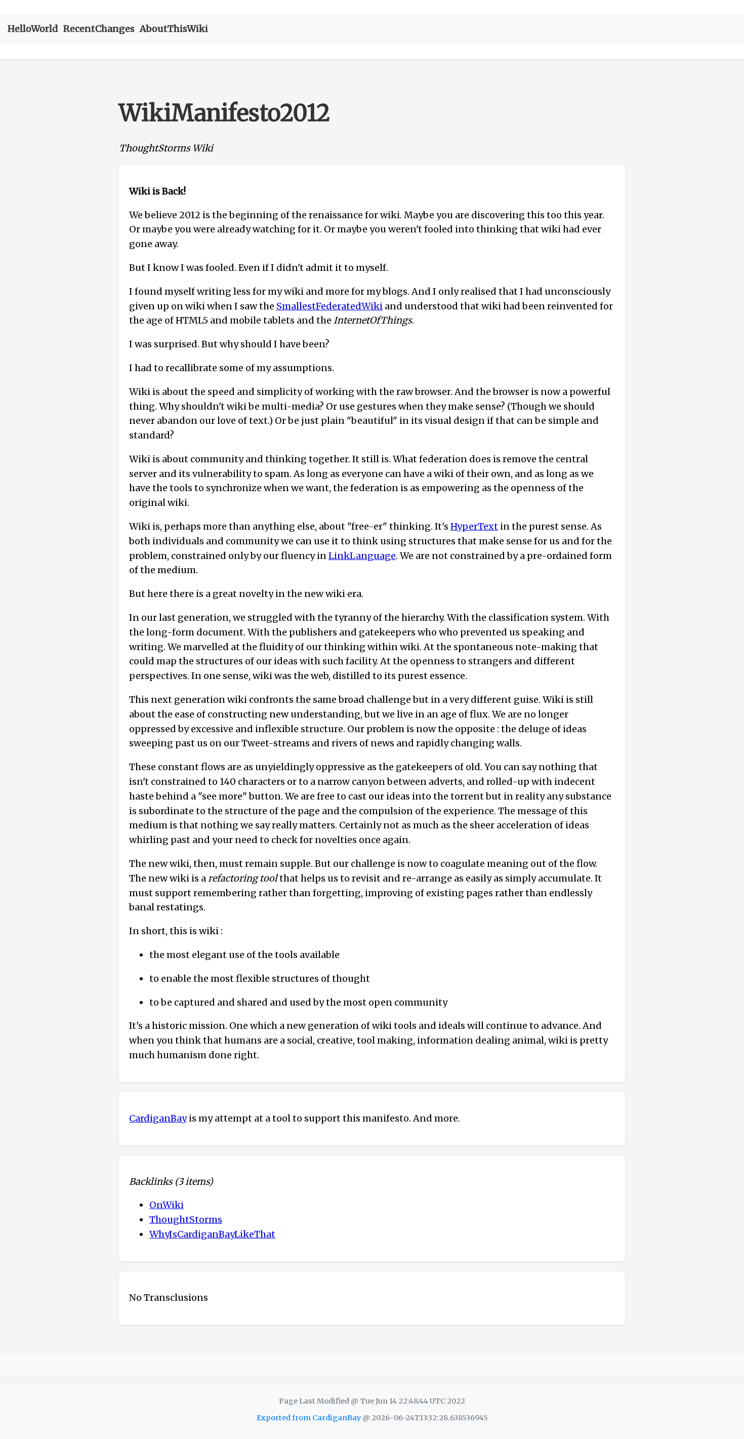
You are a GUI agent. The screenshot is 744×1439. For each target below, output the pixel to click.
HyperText (474, 526)
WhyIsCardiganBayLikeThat (212, 1234)
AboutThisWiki (174, 28)
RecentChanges (99, 28)
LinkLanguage (362, 556)
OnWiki (166, 1205)
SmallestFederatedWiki (329, 306)
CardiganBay (158, 1118)
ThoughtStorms (185, 1219)
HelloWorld (33, 28)
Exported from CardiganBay (309, 1417)
